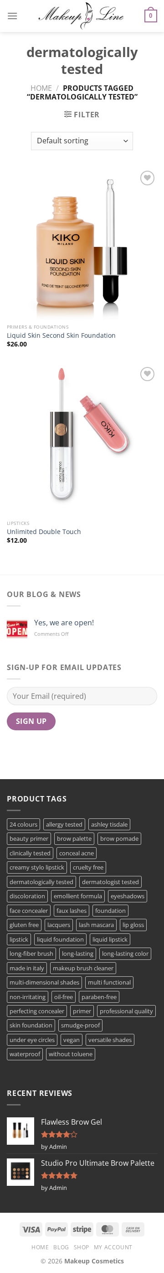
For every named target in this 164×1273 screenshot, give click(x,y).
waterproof (25, 1054)
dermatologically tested (41, 882)
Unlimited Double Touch (44, 532)
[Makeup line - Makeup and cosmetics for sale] (81, 16)
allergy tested (64, 824)
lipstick (19, 939)
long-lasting (77, 953)
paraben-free (99, 997)
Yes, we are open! (64, 622)
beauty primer (29, 838)
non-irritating (28, 997)
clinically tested (30, 853)
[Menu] (12, 16)
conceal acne (76, 853)
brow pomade (119, 838)
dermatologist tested (110, 882)
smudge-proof (80, 1025)
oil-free (63, 997)
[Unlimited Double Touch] (82, 440)
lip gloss (133, 925)
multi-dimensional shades (44, 982)
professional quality (126, 1011)
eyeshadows (127, 896)
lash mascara (96, 925)
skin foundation (31, 1025)
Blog (61, 1247)
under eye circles (32, 1040)
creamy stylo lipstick (37, 867)
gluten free (24, 925)
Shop (81, 1247)
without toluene (70, 1054)
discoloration (27, 896)
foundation (110, 910)
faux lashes (71, 910)
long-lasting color (125, 953)
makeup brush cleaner (83, 968)
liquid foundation (60, 939)
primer (82, 1011)
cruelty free (88, 867)
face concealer (29, 910)
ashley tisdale (109, 824)
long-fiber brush (31, 953)
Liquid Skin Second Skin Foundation (61, 335)
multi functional (109, 982)
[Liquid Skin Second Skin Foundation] (82, 243)
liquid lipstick (110, 939)
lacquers (58, 925)
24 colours (23, 824)
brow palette (74, 838)
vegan (71, 1040)
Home (41, 88)
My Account (113, 1247)
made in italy (27, 968)
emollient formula (78, 896)
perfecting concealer (37, 1011)
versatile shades (110, 1040)
